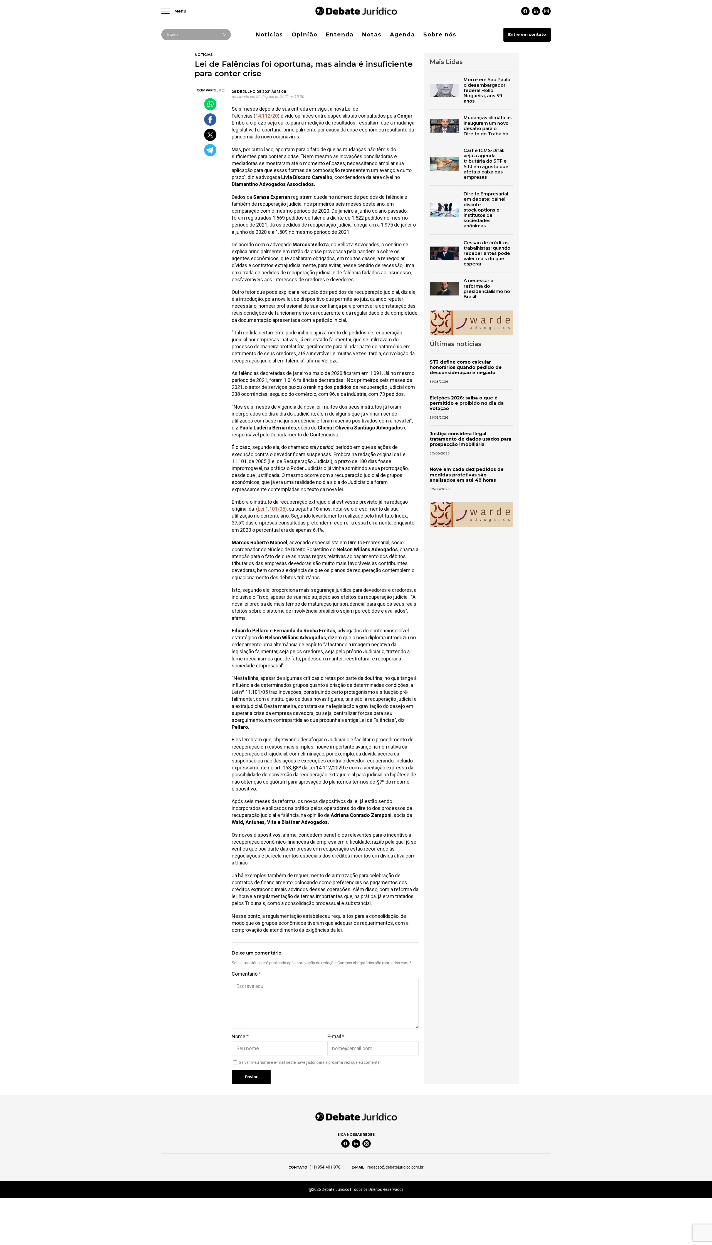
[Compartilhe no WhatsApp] (210, 104)
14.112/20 (266, 116)
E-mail (335, 1036)
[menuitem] (269, 34)
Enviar (251, 1076)
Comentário (246, 974)
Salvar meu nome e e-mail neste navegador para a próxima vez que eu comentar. (310, 1062)
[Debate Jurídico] (356, 11)
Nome (240, 1036)
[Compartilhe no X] (210, 134)
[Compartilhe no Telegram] (210, 150)
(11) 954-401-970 (325, 1167)
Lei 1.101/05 (271, 509)
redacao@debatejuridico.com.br (395, 1167)
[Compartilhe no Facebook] (210, 119)
